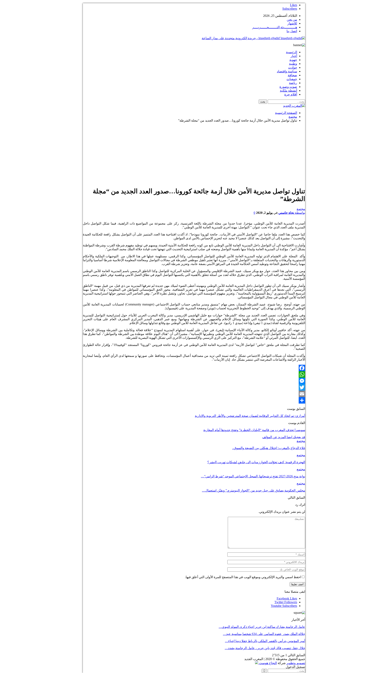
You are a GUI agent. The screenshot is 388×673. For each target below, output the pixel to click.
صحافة (292, 75)
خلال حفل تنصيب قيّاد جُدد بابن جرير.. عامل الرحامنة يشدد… (265, 648)
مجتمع (301, 209)
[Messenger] (194, 381)
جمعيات (292, 79)
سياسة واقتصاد (287, 71)
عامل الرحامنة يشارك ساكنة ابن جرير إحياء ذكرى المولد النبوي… (262, 626)
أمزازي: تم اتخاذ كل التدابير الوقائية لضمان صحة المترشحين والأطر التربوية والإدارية (250, 416)
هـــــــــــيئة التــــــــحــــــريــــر (274, 27)
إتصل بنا (292, 31)
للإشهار (292, 23)
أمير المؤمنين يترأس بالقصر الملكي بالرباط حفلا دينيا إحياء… (265, 641)
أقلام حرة (290, 94)
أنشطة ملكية (288, 90)
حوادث (292, 67)
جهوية (293, 59)
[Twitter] (194, 387)
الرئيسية (291, 52)
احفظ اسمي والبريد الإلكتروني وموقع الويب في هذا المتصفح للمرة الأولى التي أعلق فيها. (243, 577)
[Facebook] (194, 368)
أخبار (294, 56)
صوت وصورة (288, 86)
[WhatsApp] (194, 374)
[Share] (194, 400)
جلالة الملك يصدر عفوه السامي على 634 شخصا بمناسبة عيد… (264, 634)
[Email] (194, 394)
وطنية (293, 63)
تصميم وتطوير (295, 663)
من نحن (292, 19)
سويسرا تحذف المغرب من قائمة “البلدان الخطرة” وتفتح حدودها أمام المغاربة (254, 430)
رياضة (293, 83)
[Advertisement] (194, 154)
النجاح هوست (267, 663)
